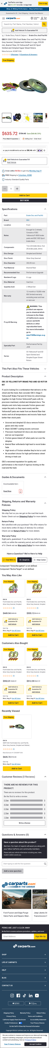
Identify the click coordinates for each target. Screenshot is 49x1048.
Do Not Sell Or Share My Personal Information (25, 1026)
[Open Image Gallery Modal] (24, 86)
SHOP (4, 955)
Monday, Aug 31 (35, 171)
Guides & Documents (13, 477)
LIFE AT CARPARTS (9, 962)
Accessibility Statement (38, 1020)
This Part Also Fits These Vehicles (20, 368)
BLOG (4, 978)
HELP (4, 970)
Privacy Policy (11, 1016)
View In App (43, 3)
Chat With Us (11, 560)
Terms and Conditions (35, 1016)
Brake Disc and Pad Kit (34, 215)
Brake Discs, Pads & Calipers (16, 35)
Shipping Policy (26, 516)
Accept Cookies (35, 1044)
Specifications (9, 209)
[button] (24, 3)
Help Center (41, 560)
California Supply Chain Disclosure (14, 1020)
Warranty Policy (25, 545)
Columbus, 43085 (25, 175)
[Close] (46, 1035)
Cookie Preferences (11, 1023)
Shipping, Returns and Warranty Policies (18, 503)
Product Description (12, 376)
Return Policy (20, 531)
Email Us (25, 560)
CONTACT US (7, 985)
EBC (27, 220)
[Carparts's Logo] (13, 18)
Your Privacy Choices (37, 1023)
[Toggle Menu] (3, 18)
